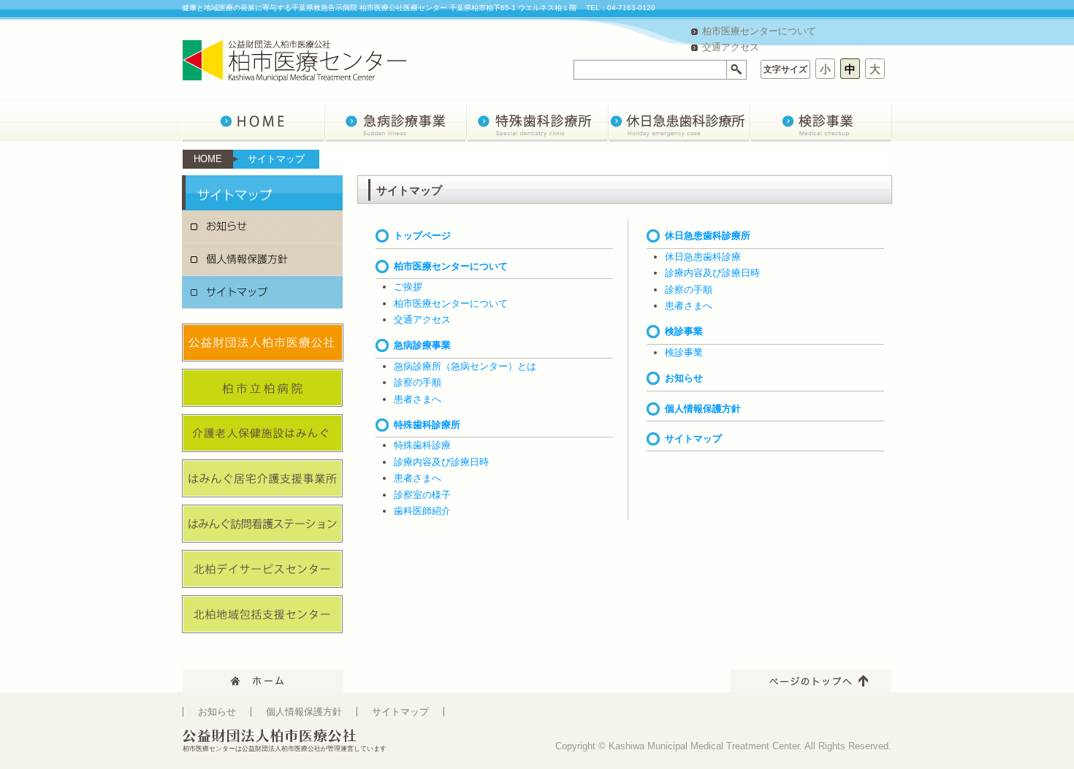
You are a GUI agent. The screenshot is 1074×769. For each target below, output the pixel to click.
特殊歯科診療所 (427, 424)
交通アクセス (730, 47)
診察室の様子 (422, 494)
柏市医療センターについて (759, 31)
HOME (208, 158)
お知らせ (262, 226)
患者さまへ (417, 399)
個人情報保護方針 (262, 259)
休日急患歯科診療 (703, 256)
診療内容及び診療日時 (441, 461)
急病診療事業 (422, 345)
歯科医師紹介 (422, 510)
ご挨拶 (408, 286)
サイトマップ (262, 292)
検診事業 (684, 331)
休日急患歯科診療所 (707, 235)
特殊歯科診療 (422, 445)
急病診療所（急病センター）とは (465, 366)
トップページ (422, 235)
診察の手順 (417, 382)
